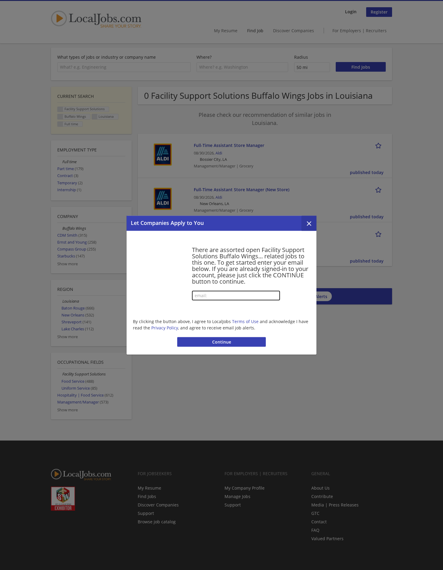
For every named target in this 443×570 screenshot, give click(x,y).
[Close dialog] (308, 223)
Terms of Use (245, 321)
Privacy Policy (164, 328)
